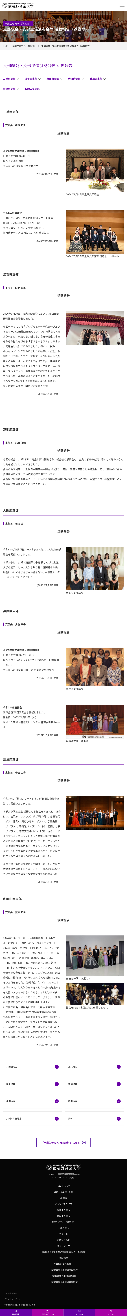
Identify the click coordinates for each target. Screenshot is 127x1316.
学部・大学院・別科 (63, 1192)
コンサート (79, 1314)
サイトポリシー (10, 1293)
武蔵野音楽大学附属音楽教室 (63, 1282)
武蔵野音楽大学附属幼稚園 (63, 1276)
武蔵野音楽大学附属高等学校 (63, 1270)
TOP (5, 46)
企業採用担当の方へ (63, 1263)
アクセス (111, 1314)
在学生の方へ (63, 1216)
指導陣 (63, 1198)
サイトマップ (63, 1246)
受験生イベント (48, 1314)
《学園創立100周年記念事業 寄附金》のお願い (63, 1252)
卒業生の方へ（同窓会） (24, 46)
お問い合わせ (63, 1240)
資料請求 (16, 1314)
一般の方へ (63, 1228)
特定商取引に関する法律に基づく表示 (19, 1305)
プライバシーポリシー (13, 1299)
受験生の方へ (63, 1210)
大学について (63, 1186)
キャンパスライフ (63, 1204)
